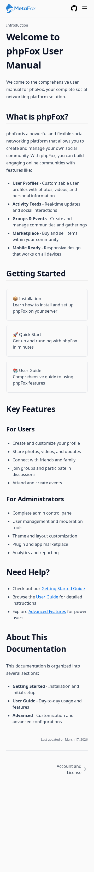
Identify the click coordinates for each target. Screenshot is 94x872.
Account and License (69, 769)
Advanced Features (47, 611)
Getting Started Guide (63, 588)
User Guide (47, 597)
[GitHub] (74, 8)
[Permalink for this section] (72, 116)
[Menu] (84, 8)
